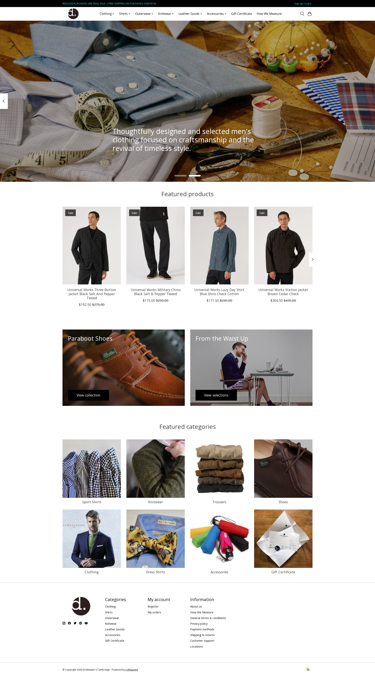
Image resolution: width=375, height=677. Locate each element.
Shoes (283, 502)
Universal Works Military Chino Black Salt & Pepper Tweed (156, 291)
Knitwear (155, 502)
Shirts (108, 612)
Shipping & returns (202, 635)
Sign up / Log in (303, 3)
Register (153, 606)
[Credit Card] (307, 670)
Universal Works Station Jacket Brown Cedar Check (283, 291)
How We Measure (269, 14)
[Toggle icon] (302, 13)
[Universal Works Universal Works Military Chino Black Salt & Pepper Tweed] (155, 245)
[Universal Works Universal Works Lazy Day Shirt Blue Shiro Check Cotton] (219, 245)
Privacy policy (199, 623)
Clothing (92, 572)
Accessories (219, 572)
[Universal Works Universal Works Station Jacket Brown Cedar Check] (283, 245)
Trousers (219, 502)
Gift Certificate (241, 14)
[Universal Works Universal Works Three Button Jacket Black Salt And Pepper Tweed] (91, 245)
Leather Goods (115, 629)
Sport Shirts (91, 502)
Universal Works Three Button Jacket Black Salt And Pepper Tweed (91, 293)
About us (196, 606)
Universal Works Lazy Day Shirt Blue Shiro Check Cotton (219, 291)
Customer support (202, 640)
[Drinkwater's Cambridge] (73, 13)
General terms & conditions (208, 618)
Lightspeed (132, 669)
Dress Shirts (155, 572)
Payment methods (202, 629)
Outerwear (112, 618)
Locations (196, 646)
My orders (154, 612)
